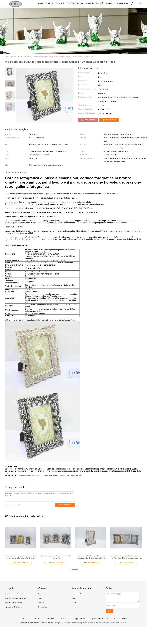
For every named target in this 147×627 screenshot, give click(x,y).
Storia (40, 598)
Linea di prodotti (77, 594)
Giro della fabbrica (75, 3)
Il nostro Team (43, 607)
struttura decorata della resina (29, 476)
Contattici (110, 3)
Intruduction (42, 594)
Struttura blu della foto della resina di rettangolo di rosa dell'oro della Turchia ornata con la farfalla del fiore (90, 557)
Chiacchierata (110, 120)
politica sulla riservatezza (101, 618)
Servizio (41, 602)
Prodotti (49, 3)
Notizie (63, 618)
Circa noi (60, 3)
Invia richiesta (65, 505)
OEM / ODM (76, 598)
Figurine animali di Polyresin (14, 607)
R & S (74, 602)
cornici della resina (50, 476)
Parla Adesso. (123, 3)
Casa (40, 3)
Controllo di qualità (94, 3)
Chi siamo (50, 618)
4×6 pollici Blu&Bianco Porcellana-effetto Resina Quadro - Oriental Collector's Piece (66, 56)
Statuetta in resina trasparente (15, 594)
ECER (125, 623)
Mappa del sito (79, 618)
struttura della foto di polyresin (71, 476)
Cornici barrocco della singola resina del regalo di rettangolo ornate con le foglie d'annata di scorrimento (126, 557)
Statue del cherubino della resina (15, 598)
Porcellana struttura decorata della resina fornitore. (37, 623)
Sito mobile (123, 618)
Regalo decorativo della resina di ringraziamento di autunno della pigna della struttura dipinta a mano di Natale (55, 557)
